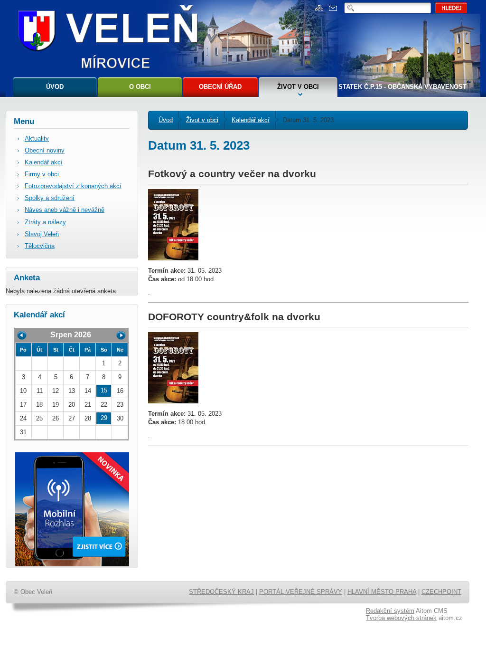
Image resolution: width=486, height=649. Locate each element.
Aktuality (37, 138)
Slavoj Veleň (42, 234)
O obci (140, 86)
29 (104, 417)
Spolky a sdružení (50, 197)
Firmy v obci (42, 174)
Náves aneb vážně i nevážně (64, 209)
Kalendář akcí (251, 120)
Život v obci (298, 86)
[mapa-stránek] (320, 10)
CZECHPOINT (441, 591)
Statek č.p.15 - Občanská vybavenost (402, 86)
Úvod (55, 86)
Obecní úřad (220, 86)
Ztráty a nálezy (45, 222)
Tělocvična (40, 245)
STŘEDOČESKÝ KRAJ (221, 591)
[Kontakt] (333, 10)
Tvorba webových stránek (401, 617)
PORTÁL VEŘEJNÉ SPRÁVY (300, 591)
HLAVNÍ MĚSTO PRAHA (381, 591)
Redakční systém (390, 610)
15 (104, 390)
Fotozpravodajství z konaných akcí (73, 186)
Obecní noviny (45, 150)
